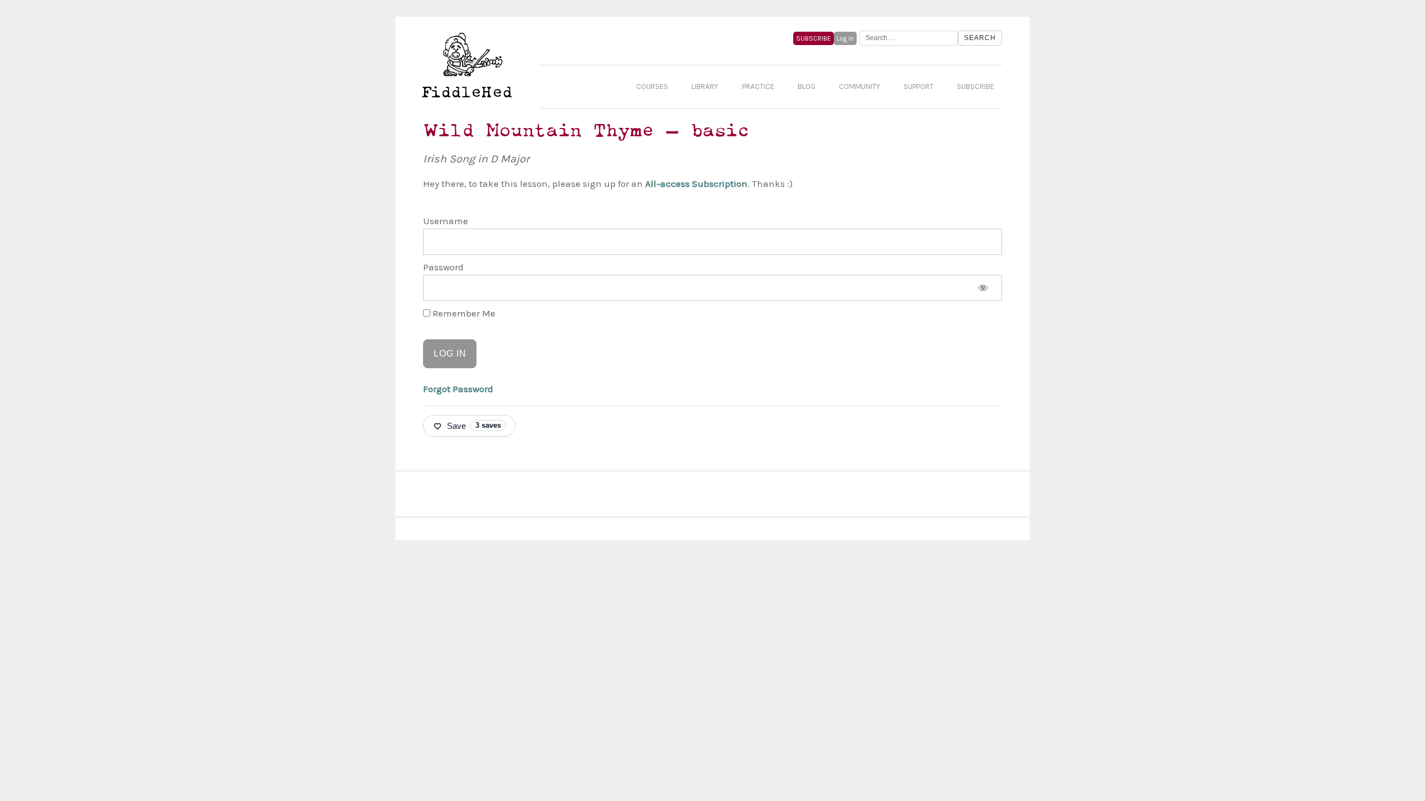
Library (704, 86)
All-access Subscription (696, 183)
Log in (845, 38)
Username (445, 220)
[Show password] (983, 288)
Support (918, 86)
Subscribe (975, 86)
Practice (758, 86)
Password (443, 267)
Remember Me (462, 313)
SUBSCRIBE (813, 38)
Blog (806, 86)
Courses (652, 86)
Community (859, 86)
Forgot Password (458, 388)
